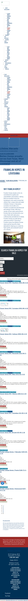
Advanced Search (22, 275)
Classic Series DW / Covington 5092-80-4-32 (14, 308)
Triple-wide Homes (8, 55)
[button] (12, 160)
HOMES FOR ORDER (6, 105)
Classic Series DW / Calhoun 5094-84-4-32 (13, 334)
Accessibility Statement (23, 600)
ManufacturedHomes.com (11, 600)
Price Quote (3, 297)
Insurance (8, 63)
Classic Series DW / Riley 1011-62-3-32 (12, 374)
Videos (7, 69)
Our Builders (6, 8)
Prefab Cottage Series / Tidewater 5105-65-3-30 (13, 452)
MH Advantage (15, 575)
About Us (15, 572)
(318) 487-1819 (14, 557)
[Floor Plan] (4, 307)
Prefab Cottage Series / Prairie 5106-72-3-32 (13, 471)
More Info (3, 295)
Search (2, 273)
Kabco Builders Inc (8, 25)
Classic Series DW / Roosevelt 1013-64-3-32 (13, 354)
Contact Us (15, 574)
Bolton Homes (14, 550)
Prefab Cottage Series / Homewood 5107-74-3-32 (13, 489)
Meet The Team (6, 66)
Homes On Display (15, 569)
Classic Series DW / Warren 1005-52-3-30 (13, 394)
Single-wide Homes (8, 48)
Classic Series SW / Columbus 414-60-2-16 (13, 413)
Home (2, 181)
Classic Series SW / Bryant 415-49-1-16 (12, 432)
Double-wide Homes (8, 51)
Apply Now (6, 60)
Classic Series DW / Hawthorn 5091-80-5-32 (14, 283)
